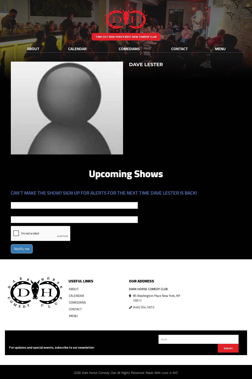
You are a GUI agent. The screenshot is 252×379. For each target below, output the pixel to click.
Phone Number (20, 213)
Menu (220, 48)
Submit (228, 348)
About (33, 48)
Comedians (129, 48)
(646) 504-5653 (143, 307)
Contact (179, 48)
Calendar (77, 48)
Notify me (21, 248)
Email (14, 199)
